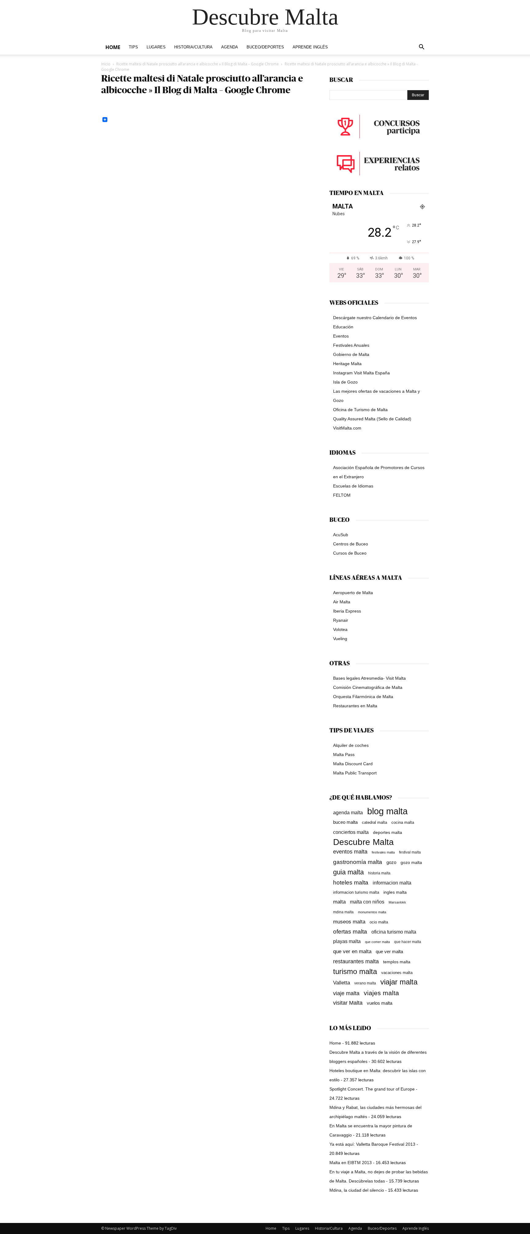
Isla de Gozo (345, 382)
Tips (133, 47)
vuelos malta (379, 1003)
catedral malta (374, 822)
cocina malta (402, 822)
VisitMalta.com (347, 428)
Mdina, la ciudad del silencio (356, 1190)
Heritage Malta (347, 363)
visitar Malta (348, 1003)
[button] (421, 48)
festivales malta (383, 852)
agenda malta (348, 812)
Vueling (340, 638)
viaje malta (346, 993)
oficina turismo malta (393, 931)
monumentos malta (372, 912)
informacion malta (392, 882)
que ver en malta (352, 951)
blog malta (387, 811)
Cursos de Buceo (350, 553)
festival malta (410, 852)
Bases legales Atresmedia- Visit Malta (369, 678)
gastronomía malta (357, 862)
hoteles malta (350, 882)
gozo (391, 862)
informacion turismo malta (356, 892)
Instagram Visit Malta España (361, 372)
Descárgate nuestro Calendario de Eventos (375, 317)
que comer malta (377, 942)
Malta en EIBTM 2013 (350, 1162)
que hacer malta (407, 942)
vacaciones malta (397, 972)
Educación (343, 326)
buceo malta (345, 822)
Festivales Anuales (351, 345)
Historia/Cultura (193, 47)
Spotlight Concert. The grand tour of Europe (372, 1089)
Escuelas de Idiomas (353, 485)
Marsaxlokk (397, 902)
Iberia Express (347, 611)
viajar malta (398, 982)
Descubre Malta (363, 842)
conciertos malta (351, 832)
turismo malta (355, 971)
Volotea (340, 629)
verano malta (365, 983)
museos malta (349, 922)
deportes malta (387, 832)
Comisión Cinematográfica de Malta (367, 687)
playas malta (347, 941)
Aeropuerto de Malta (353, 592)
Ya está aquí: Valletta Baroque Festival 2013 (372, 1144)
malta (339, 902)
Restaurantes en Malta (355, 705)
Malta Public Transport (355, 772)
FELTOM (342, 495)
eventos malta (350, 851)
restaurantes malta (356, 961)
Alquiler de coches (351, 745)
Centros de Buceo (350, 543)
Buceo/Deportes (265, 47)
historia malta (379, 873)
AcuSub (340, 534)
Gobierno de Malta (351, 354)
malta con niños (367, 901)
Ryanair (340, 620)
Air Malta (341, 601)
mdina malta (343, 912)
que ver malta (389, 951)
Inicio (105, 64)
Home (113, 47)
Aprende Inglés (310, 47)
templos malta (396, 961)
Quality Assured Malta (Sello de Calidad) (372, 418)
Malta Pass (344, 754)
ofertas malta (350, 931)
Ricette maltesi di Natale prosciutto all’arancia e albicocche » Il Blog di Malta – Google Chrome (197, 64)
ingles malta (395, 892)
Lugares (156, 47)
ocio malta (379, 922)
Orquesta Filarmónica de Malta (363, 696)
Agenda (229, 47)
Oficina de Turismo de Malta (360, 409)
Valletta (341, 983)
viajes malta (381, 993)
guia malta (348, 872)
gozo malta (411, 862)
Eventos (341, 336)
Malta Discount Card (353, 763)
